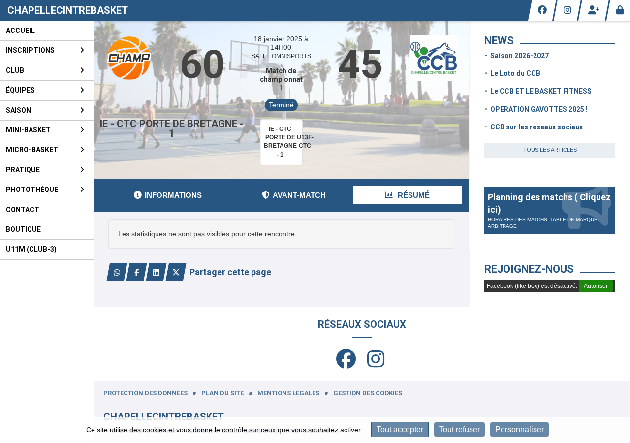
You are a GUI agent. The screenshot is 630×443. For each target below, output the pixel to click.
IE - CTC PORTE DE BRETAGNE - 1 (172, 128)
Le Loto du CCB (515, 73)
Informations (173, 195)
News (499, 40)
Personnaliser (519, 429)
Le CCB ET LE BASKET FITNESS (541, 91)
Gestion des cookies (367, 393)
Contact (22, 210)
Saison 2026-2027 (519, 56)
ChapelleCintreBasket (67, 10)
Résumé (413, 195)
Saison (18, 110)
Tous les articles (550, 150)
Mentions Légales (288, 393)
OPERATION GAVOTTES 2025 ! (539, 109)
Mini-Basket (28, 130)
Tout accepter (400, 429)
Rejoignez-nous (529, 269)
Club (15, 70)
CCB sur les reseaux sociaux (536, 127)
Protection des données (145, 393)
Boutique (23, 229)
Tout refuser (459, 429)
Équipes (20, 90)
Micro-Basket (32, 150)
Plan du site (222, 393)
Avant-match (299, 195)
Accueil (20, 30)
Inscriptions (30, 50)
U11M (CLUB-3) (31, 249)
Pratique (23, 170)
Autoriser (596, 286)
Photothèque (32, 189)
